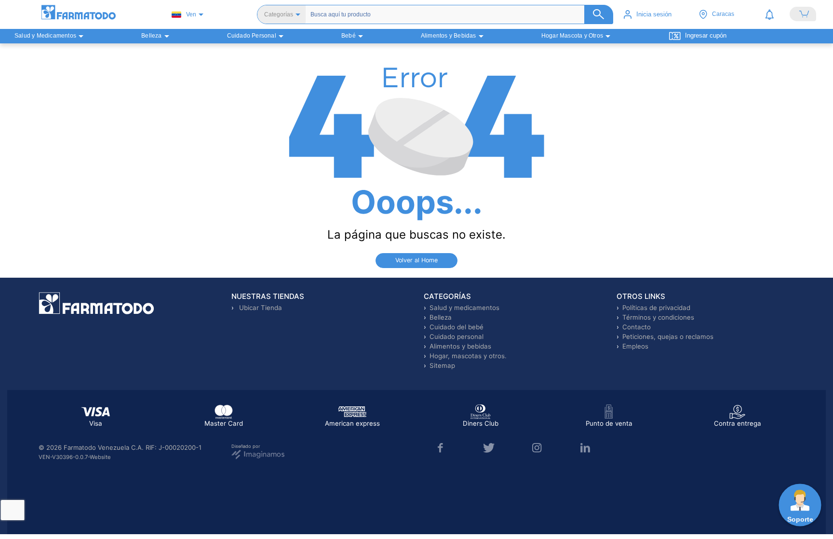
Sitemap (442, 365)
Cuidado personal (457, 336)
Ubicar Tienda (259, 307)
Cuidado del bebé (457, 327)
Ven (191, 14)
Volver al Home (416, 260)
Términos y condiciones (658, 317)
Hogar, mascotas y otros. (468, 356)
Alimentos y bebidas (460, 346)
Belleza (441, 317)
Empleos (635, 346)
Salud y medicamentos (464, 307)
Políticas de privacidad (656, 307)
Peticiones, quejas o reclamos (667, 336)
